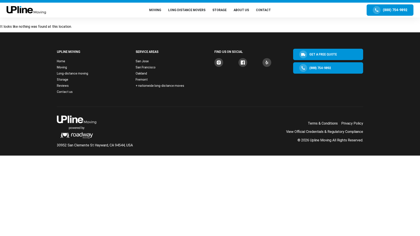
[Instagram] (218, 62)
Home (61, 61)
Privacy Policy (352, 123)
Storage (62, 79)
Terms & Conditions (323, 123)
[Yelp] (266, 62)
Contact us (65, 92)
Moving (62, 67)
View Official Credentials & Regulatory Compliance (324, 132)
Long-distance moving (72, 73)
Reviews (63, 85)
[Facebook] (242, 62)
